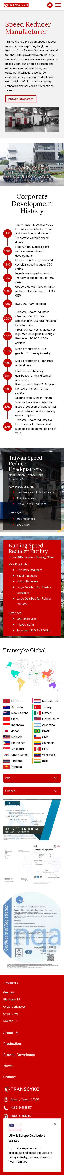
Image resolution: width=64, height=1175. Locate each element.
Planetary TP (11, 999)
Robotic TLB (11, 1021)
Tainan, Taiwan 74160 (24, 1099)
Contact (9, 1077)
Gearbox (9, 992)
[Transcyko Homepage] (16, 5)
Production (12, 1043)
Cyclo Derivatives (14, 1006)
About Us (11, 1032)
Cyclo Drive (10, 1013)
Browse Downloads (20, 99)
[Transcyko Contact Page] (50, 5)
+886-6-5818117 (21, 1107)
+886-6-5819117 (21, 1115)
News (8, 1066)
